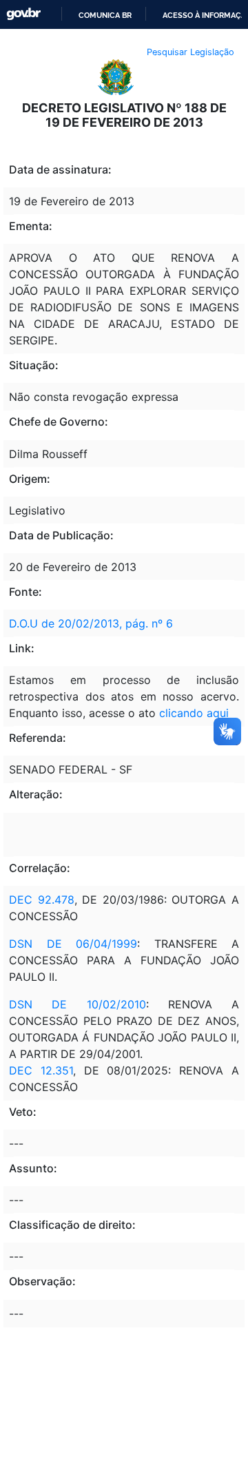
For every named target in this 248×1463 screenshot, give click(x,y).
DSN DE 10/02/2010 (77, 1004)
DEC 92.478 (41, 899)
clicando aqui (194, 713)
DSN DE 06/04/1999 (73, 944)
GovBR (23, 14)
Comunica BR (105, 15)
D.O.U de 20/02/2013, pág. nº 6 (91, 623)
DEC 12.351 (41, 1070)
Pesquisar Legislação (190, 52)
